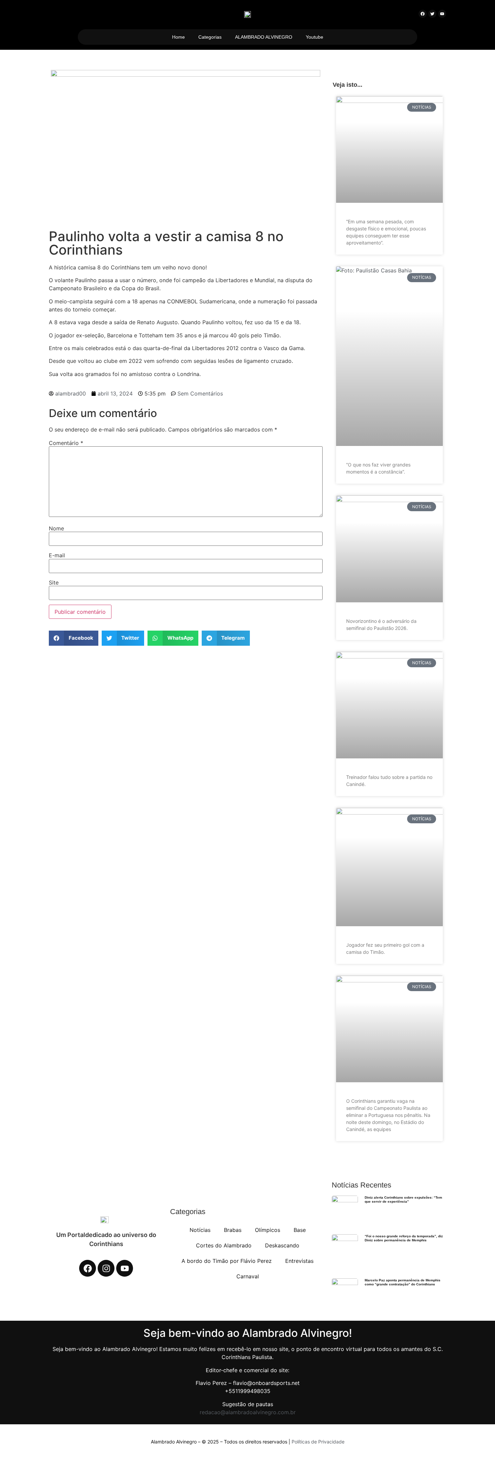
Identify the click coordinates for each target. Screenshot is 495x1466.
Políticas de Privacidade (318, 1441)
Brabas (232, 1230)
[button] (73, 638)
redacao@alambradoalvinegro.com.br (248, 1412)
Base (300, 1230)
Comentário (66, 443)
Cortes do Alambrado (224, 1245)
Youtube (314, 37)
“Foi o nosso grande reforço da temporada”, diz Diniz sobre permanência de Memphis (404, 1238)
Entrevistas (299, 1260)
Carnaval (247, 1276)
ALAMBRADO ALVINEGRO (263, 37)
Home (178, 37)
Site (54, 582)
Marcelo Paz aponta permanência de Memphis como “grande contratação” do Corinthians (402, 1282)
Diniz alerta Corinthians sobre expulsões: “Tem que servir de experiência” (403, 1199)
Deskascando (282, 1245)
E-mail (57, 555)
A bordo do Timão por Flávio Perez (227, 1260)
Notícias (200, 1230)
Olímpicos (267, 1230)
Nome (56, 528)
